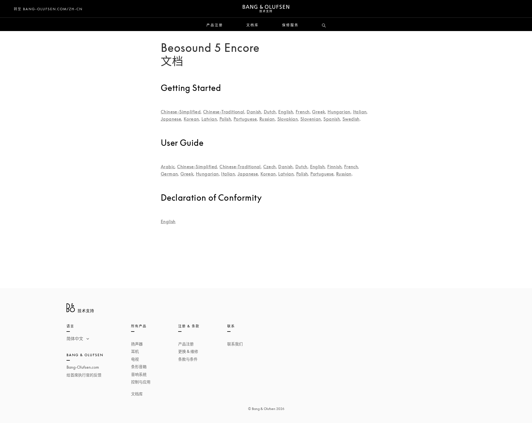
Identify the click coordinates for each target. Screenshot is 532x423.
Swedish (351, 119)
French (303, 111)
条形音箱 (139, 366)
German (169, 174)
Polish (225, 119)
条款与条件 (188, 359)
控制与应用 (140, 381)
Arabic (168, 166)
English (285, 111)
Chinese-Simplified (181, 111)
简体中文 (75, 338)
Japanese (171, 119)
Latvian (209, 119)
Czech (269, 166)
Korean (191, 119)
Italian (360, 111)
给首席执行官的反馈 (83, 375)
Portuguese (245, 119)
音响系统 (139, 374)
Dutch (270, 111)
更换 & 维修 (188, 351)
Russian (267, 119)
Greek (318, 111)
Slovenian (310, 119)
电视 (135, 359)
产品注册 (214, 25)
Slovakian (287, 119)
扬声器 (137, 344)
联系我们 (235, 344)
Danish (254, 111)
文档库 (252, 25)
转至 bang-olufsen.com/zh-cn (48, 9)
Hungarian (339, 111)
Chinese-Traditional (223, 111)
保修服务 (290, 25)
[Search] (324, 26)
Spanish (331, 119)
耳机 (135, 351)
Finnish (334, 166)
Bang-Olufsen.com (82, 367)
